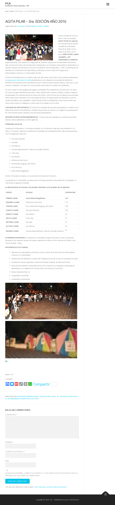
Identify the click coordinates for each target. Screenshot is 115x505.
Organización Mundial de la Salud (19, 80)
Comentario (11, 415)
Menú (108, 4)
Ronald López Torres (39, 26)
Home (12, 11)
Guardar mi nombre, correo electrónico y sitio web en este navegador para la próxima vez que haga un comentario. (41, 474)
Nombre (9, 442)
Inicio (7, 11)
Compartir (41, 384)
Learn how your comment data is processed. (50, 487)
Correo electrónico (15, 452)
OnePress (57, 500)
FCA (8, 3)
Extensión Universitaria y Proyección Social (36, 396)
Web (7, 461)
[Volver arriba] (105, 494)
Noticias (35, 399)
